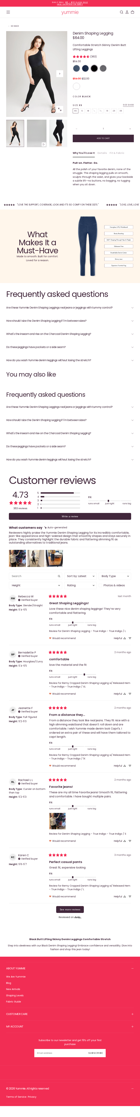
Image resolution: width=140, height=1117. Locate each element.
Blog (8, 983)
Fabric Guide (13, 1001)
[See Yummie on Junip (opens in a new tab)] (77, 917)
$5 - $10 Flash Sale (76, 2)
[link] (85, 56)
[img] (56, 527)
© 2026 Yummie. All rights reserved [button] (27, 1089)
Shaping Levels (15, 995)
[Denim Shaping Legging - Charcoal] (103, 68)
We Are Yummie (16, 976)
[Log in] (127, 12)
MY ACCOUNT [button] (14, 1026)
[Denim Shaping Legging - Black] (94, 68)
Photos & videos (114, 585)
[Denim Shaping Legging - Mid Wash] (76, 68)
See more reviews (70, 909)
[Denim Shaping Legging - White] (76, 86)
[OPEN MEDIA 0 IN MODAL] (60, 109)
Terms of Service (16, 1097)
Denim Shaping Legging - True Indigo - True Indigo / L (94, 631)
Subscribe (95, 1053)
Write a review (70, 516)
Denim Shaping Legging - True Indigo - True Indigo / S (94, 833)
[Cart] (132, 12)
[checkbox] (115, 585)
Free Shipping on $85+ (70, 4)
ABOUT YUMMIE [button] (15, 968)
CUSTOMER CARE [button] (17, 1014)
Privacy (32, 1097)
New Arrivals (13, 989)
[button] (8, 12)
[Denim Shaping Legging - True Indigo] (85, 68)
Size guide (128, 105)
